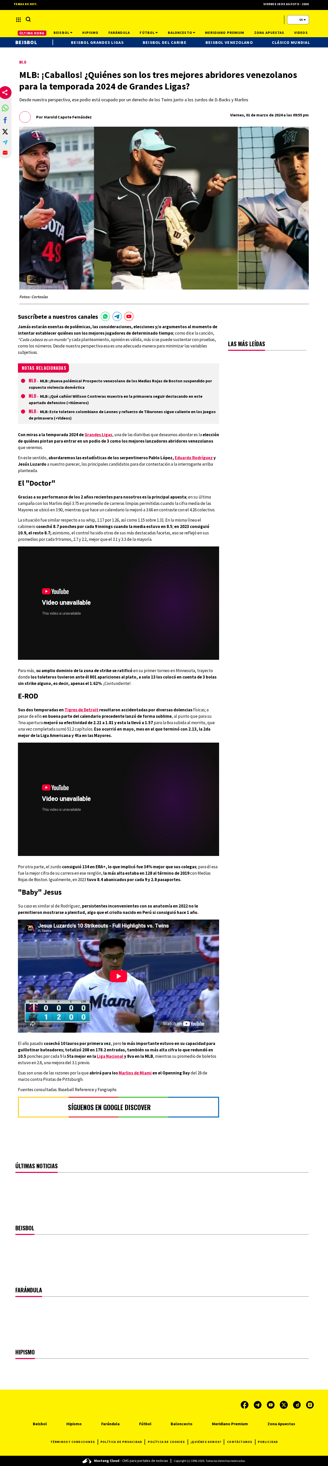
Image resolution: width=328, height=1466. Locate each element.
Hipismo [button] (90, 32)
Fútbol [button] (147, 32)
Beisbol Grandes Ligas (97, 42)
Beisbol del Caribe (165, 42)
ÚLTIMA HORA (31, 33)
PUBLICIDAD (268, 1442)
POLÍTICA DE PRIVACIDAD (121, 1442)
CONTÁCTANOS (239, 1442)
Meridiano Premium (230, 1423)
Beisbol (26, 42)
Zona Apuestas (281, 1423)
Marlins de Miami (135, 1073)
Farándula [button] (119, 32)
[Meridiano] (164, 20)
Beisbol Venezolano (229, 42)
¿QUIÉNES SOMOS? (205, 1442)
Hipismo (74, 1423)
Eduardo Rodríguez (194, 458)
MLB (23, 62)
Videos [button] (301, 32)
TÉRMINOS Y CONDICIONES (72, 1442)
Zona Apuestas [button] (269, 32)
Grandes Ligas (98, 434)
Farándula (110, 1423)
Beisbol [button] (61, 32)
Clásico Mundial (291, 42)
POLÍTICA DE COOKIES (166, 1442)
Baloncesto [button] (180, 32)
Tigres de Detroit (81, 710)
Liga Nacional (110, 1056)
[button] (5, 108)
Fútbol (145, 1423)
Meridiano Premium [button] (224, 32)
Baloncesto (181, 1423)
